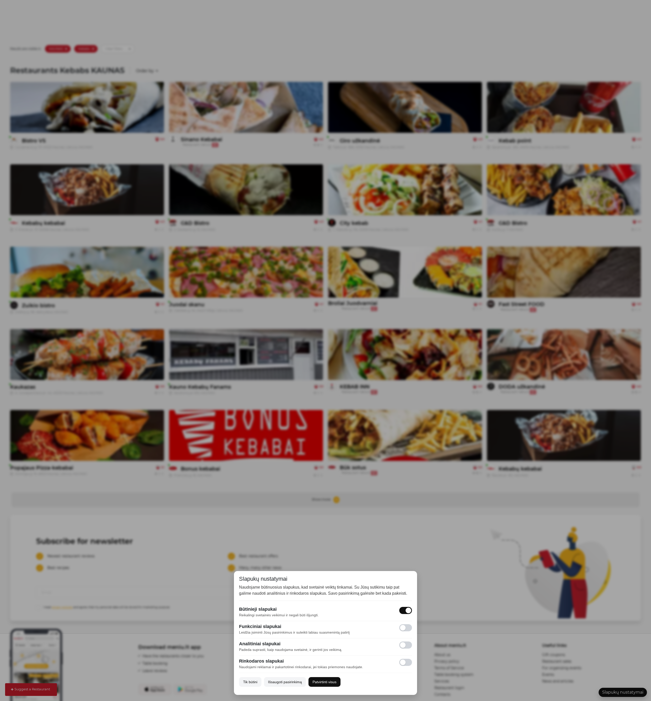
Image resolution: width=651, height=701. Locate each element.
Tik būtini (250, 682)
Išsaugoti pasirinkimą (285, 682)
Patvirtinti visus (324, 682)
